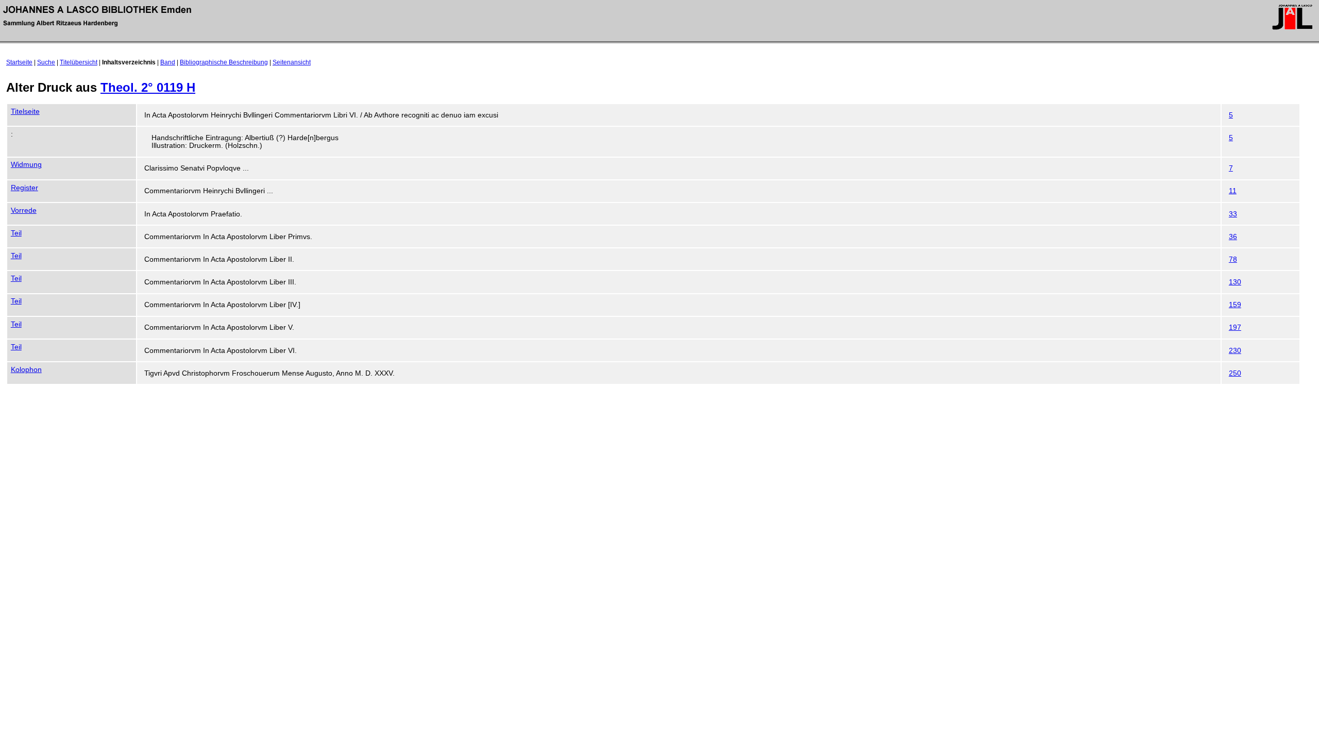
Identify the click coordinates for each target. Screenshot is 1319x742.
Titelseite (25, 111)
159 (1235, 305)
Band (167, 62)
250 (1235, 373)
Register (24, 188)
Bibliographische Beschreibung (224, 62)
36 (1233, 237)
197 (1235, 327)
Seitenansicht (292, 62)
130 (1235, 282)
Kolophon (26, 370)
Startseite (19, 62)
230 (1235, 351)
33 (1233, 214)
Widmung (26, 164)
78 (1233, 259)
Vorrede (24, 210)
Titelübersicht (78, 62)
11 (1233, 191)
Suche (46, 62)
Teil (16, 233)
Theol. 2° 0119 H (147, 87)
